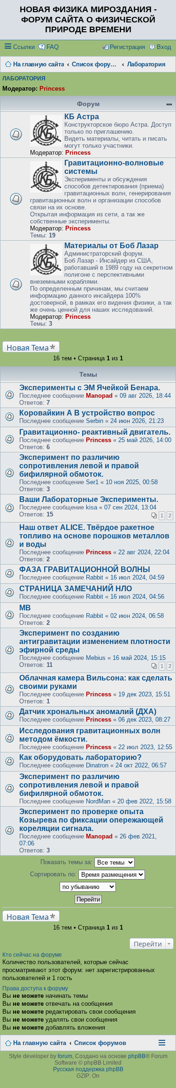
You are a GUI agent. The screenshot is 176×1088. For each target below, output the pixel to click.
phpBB (136, 1056)
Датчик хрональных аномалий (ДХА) (87, 712)
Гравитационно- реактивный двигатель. (94, 432)
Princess (52, 88)
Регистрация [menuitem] (127, 46)
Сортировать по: (54, 874)
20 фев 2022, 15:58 (144, 801)
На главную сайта (39, 1042)
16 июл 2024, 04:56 (137, 596)
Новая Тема (28, 347)
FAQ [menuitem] (52, 46)
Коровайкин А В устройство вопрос (87, 413)
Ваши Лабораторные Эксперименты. (88, 499)
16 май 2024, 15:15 (139, 657)
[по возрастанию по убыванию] (88, 887)
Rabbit (94, 577)
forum (65, 1056)
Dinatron (97, 765)
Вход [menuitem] (164, 46)
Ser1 (92, 482)
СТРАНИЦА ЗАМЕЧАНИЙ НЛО (75, 589)
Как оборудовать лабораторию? (80, 757)
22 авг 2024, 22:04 (143, 552)
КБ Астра (81, 117)
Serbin (94, 420)
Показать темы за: (67, 862)
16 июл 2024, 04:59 (137, 577)
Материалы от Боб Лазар (111, 246)
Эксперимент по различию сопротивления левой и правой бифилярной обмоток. (79, 465)
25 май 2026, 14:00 (144, 440)
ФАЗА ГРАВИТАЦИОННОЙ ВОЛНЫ (84, 569)
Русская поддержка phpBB (88, 1069)
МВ (25, 608)
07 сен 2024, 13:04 (130, 507)
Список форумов (100, 1042)
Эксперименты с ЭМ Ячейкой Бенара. (89, 388)
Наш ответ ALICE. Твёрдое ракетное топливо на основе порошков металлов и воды (94, 535)
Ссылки (24, 46)
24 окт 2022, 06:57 (141, 765)
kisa (91, 507)
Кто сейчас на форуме (32, 955)
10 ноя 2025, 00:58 (132, 482)
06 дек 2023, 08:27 (144, 719)
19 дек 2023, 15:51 (144, 694)
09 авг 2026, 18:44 (145, 395)
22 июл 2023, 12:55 (145, 747)
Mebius (96, 657)
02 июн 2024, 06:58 (137, 615)
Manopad (99, 395)
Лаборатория (24, 78)
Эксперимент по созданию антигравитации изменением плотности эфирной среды (94, 641)
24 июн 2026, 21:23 (137, 420)
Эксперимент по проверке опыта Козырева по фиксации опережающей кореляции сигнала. (91, 820)
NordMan (98, 801)
